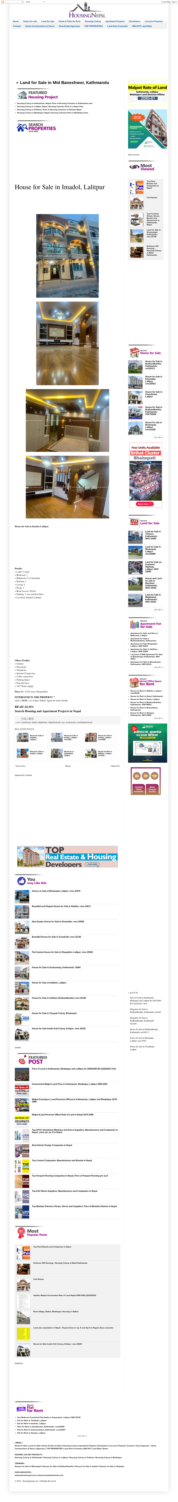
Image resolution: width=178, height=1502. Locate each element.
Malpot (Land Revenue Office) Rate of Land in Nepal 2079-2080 (62, 1115)
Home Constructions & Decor (39, 26)
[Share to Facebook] (30, 718)
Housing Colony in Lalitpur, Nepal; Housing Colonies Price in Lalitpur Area (50, 106)
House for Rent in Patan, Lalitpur (145, 699)
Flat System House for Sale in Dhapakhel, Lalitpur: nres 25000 (62, 952)
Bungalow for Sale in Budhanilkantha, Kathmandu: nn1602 (145, 1010)
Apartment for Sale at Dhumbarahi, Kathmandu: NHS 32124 (145, 663)
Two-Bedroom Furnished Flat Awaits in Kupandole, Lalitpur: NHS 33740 (49, 1417)
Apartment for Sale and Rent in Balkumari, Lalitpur (144, 634)
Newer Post (20, 766)
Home (16, 21)
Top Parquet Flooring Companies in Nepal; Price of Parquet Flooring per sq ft (70, 1176)
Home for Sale (21, 1446)
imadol (34, 722)
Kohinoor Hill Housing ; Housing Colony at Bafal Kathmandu (60, 1263)
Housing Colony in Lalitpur (56, 1457)
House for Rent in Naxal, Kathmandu (146, 696)
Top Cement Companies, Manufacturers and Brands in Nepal (62, 1160)
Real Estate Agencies (69, 26)
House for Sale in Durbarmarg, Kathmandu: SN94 (56, 967)
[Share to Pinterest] (32, 718)
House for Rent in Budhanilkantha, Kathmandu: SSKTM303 (145, 703)
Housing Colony (93, 21)
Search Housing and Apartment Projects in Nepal (48, 711)
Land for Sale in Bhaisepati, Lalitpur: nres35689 (153, 550)
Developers (134, 21)
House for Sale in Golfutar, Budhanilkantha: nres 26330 (59, 998)
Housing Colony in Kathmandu (28, 1457)
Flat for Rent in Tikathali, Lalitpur (32, 1420)
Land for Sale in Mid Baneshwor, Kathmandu (64, 82)
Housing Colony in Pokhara (81, 1457)
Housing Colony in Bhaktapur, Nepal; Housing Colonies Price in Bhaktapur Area (52, 113)
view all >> (158, 437)
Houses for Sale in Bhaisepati (28, 1466)
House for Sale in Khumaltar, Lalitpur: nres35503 (142, 1039)
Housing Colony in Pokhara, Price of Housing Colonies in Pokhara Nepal (49, 110)
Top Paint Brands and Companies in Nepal (52, 1247)
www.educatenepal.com (25, 1475)
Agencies (40, 1449)
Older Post (115, 766)
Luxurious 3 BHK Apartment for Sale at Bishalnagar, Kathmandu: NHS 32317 (146, 656)
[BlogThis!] (25, 718)
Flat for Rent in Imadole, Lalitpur (31, 1423)
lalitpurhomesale (54, 722)
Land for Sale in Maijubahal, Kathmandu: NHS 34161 (153, 598)
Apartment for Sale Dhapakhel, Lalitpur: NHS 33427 (144, 645)
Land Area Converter (117, 26)
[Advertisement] (89, 54)
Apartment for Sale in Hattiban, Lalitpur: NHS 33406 (144, 650)
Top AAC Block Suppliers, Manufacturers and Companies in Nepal (64, 1191)
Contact (17, 26)
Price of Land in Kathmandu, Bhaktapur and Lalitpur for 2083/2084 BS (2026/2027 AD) (74, 1069)
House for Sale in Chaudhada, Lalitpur (153, 394)
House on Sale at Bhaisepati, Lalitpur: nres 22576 (56, 891)
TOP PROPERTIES (93, 26)
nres (63, 722)
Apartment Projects (115, 21)
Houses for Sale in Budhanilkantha (58, 1466)
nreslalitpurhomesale (84, 722)
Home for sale (30, 21)
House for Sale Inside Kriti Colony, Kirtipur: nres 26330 (59, 1028)
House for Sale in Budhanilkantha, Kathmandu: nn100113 (153, 365)
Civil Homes (38, 1279)
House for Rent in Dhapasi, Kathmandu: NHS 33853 (142, 714)
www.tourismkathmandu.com (50, 1475)
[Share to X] (27, 718)
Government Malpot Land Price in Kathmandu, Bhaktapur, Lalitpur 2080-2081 (70, 1084)
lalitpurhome (42, 722)
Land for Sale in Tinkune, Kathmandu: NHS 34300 (153, 535)
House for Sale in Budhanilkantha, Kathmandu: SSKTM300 (153, 410)
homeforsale (26, 722)
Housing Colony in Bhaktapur (109, 1457)
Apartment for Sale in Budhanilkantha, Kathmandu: (143, 640)
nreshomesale (71, 722)
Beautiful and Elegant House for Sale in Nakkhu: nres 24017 (61, 906)
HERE (25, 700)
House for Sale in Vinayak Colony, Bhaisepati (54, 1013)
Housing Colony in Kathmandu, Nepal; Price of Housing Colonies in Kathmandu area (55, 103)
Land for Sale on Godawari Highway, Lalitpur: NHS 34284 (153, 567)
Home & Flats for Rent (69, 21)
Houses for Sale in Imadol (86, 1466)
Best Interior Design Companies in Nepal (52, 1145)
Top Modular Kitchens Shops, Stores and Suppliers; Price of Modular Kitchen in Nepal (74, 1206)
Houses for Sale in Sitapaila (112, 1466)
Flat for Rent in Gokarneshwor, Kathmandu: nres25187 (41, 1430)
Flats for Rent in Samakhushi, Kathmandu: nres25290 (41, 1427)
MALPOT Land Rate (142, 26)
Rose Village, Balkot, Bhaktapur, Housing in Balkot (55, 1312)
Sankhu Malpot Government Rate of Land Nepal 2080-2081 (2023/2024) (64, 1295)
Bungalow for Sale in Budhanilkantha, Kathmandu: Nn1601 (142, 1020)
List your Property (154, 21)
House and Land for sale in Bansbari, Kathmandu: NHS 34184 (153, 583)
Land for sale (47, 21)
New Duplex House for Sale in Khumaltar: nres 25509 (58, 921)
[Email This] (22, 718)
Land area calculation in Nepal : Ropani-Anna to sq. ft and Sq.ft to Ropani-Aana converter (73, 1328)
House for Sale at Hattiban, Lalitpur (49, 983)
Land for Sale (35, 1446)
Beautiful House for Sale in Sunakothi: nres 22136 (56, 937)
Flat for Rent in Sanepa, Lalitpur (31, 1433)
